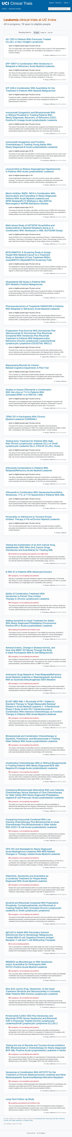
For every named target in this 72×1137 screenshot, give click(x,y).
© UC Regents (41, 1133)
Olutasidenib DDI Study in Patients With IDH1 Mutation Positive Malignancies (26, 283)
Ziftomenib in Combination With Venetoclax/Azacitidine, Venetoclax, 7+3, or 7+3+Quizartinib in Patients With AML (35, 493)
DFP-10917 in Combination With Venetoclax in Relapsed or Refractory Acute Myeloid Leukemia (30, 64)
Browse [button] (58, 3)
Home (4, 9)
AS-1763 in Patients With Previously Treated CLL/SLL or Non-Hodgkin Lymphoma (28, 40)
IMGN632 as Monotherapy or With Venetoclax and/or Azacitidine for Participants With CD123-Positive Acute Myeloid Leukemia (29, 964)
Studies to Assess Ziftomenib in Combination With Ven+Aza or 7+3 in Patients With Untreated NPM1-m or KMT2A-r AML (28, 392)
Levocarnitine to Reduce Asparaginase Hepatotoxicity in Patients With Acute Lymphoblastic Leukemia (33, 170)
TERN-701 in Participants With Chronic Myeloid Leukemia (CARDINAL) (25, 417)
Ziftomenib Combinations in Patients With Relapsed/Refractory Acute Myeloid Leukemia (29, 469)
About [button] (66, 3)
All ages (36, 32)
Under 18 (43, 32)
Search (51, 3)
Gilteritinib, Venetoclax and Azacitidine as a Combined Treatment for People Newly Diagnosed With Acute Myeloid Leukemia (27, 878)
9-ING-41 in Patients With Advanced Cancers (29, 572)
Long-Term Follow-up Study (20, 1099)
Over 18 (50, 32)
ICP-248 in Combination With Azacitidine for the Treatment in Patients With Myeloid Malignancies (30, 89)
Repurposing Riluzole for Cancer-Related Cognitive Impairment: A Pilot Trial (27, 366)
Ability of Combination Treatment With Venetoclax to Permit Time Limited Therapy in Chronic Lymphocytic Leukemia (27, 596)
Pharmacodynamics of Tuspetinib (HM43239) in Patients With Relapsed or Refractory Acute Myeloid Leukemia (35, 307)
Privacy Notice (31, 1133)
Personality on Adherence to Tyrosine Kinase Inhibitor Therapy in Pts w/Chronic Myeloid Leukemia (33, 517)
